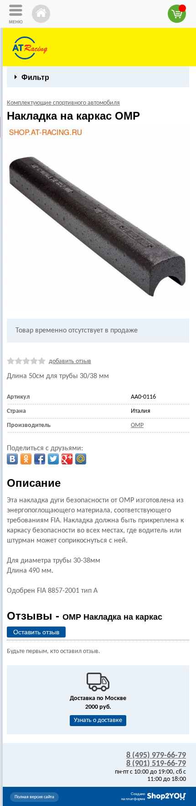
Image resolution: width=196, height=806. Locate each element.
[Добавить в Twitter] (53, 458)
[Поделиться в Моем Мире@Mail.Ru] (80, 458)
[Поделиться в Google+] (67, 458)
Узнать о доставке (98, 720)
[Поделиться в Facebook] (39, 458)
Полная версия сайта (34, 797)
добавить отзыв (70, 361)
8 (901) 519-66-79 (156, 763)
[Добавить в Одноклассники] (26, 458)
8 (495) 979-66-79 (156, 755)
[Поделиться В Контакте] (12, 458)
